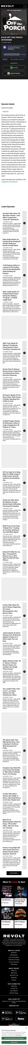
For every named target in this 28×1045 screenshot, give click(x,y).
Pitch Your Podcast (14, 960)
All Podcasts (14, 955)
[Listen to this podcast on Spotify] (13, 67)
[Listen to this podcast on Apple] (13, 73)
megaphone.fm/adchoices (9, 182)
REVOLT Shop (14, 993)
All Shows (14, 952)
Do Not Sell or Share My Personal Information (14, 1038)
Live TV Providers (14, 957)
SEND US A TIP (14, 1005)
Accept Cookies (14, 1042)
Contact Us (14, 988)
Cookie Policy (18, 1035)
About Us (14, 970)
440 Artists (14, 964)
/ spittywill (4, 111)
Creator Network (14, 962)
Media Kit (14, 977)
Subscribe (14, 986)
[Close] (26, 1028)
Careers (14, 980)
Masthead (14, 973)
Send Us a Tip (14, 975)
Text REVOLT (14, 991)
